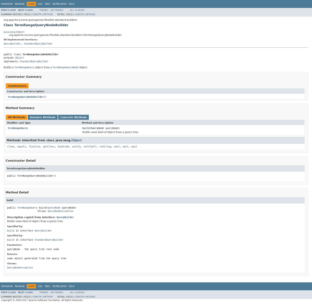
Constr (36, 14)
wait (117, 146)
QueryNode (97, 128)
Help (71, 4)
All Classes (77, 10)
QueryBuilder (12, 43)
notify (76, 146)
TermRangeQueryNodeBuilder (26, 96)
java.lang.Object (14, 31)
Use (40, 4)
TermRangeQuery (18, 128)
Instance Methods (42, 117)
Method (48, 14)
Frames (44, 10)
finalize (34, 146)
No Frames (57, 10)
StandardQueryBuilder (38, 43)
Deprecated (59, 4)
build (86, 128)
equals (21, 146)
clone (10, 146)
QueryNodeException (60, 211)
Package (20, 4)
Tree (47, 4)
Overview (7, 4)
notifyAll (90, 146)
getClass (49, 146)
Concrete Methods (73, 117)
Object (19, 57)
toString (105, 146)
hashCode (63, 146)
